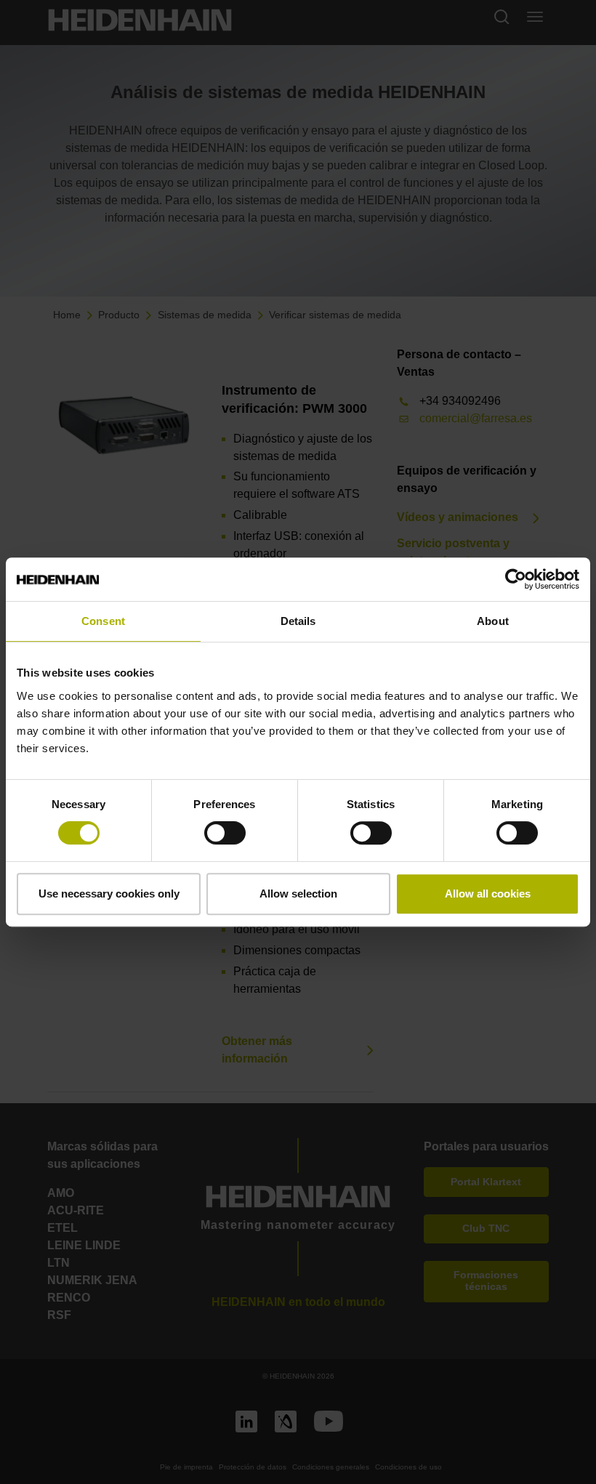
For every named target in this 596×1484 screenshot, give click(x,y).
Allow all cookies (488, 893)
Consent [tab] (103, 621)
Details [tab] (298, 621)
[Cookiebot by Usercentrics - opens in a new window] (515, 579)
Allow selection (298, 893)
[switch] (225, 832)
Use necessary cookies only (109, 893)
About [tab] (493, 621)
